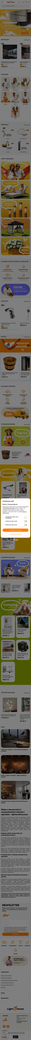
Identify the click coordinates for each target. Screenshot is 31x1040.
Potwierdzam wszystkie (15, 530)
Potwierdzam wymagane (15, 534)
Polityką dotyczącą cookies (9, 507)
